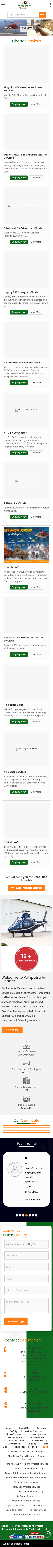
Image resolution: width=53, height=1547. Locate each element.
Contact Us (14, 1443)
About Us (24, 1428)
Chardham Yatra (14, 567)
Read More (31, 1192)
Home (8, 1428)
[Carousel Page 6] (33, 1215)
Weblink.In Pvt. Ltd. (38, 1529)
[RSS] (46, 1446)
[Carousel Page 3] (23, 1215)
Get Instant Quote (28, 888)
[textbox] (23, 15)
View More (36, 104)
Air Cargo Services (15, 772)
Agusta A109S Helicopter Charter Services (26, 1473)
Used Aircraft (38, 1505)
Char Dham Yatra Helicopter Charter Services (26, 1458)
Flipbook (20, 1446)
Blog (34, 1446)
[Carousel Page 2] (20, 1215)
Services (41, 1428)
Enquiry (32, 1443)
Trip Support (15, 1437)
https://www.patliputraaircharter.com (34, 1409)
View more (12, 1029)
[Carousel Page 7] (36, 1215)
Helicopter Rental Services (27, 1514)
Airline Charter (33, 1431)
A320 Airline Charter (16, 503)
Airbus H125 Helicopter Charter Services (26, 1477)
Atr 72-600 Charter (15, 432)
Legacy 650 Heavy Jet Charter (22, 292)
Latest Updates (37, 1434)
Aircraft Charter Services (26, 1491)
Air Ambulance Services (26, 1482)
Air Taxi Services (38, 1509)
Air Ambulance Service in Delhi (22, 362)
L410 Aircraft (11, 842)
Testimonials (37, 1437)
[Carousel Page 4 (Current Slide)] (26, 1215)
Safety (14, 1431)
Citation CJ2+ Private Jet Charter (24, 228)
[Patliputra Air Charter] (25, 5)
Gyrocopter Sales (15, 1505)
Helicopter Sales (13, 704)
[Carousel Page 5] (30, 1215)
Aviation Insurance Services (26, 1500)
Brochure (37, 1440)
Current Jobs (16, 1440)
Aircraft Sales (13, 1434)
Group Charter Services (27, 1468)
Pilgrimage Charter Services (26, 1486)
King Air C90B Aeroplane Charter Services (27, 1463)
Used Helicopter (14, 1509)
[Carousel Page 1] (17, 1215)
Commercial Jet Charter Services (25, 1451)
